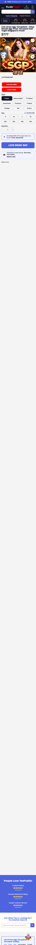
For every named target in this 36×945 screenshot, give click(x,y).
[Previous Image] (3, 56)
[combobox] (16, 12)
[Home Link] (13, 6)
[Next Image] (32, 56)
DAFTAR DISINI (11, 84)
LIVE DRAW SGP (18, 145)
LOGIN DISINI (11, 90)
